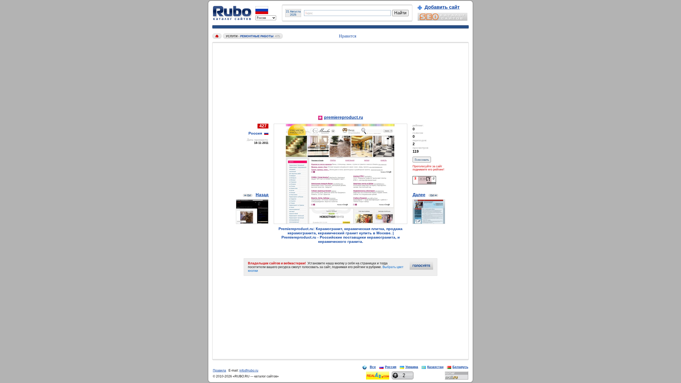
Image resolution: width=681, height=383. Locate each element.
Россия (390, 367)
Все (373, 367)
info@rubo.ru (248, 370)
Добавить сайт (442, 7)
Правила (219, 370)
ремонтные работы (256, 36)
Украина (411, 367)
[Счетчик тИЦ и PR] (424, 183)
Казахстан (435, 367)
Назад (262, 195)
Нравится (347, 36)
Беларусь (460, 367)
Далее (419, 195)
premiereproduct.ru (343, 117)
